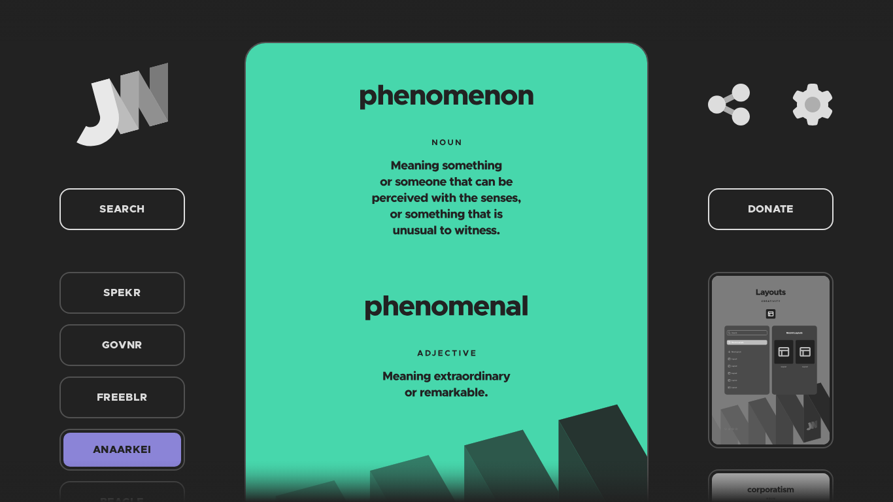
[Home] (122, 104)
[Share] (729, 105)
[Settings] (813, 105)
